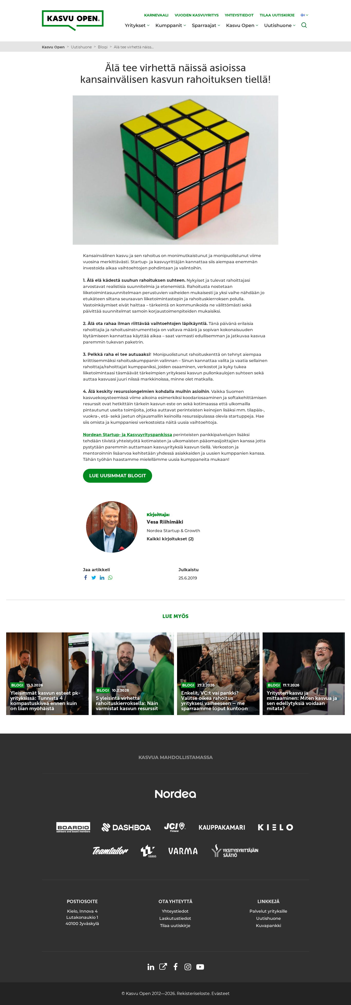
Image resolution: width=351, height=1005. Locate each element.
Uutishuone (278, 25)
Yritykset (135, 25)
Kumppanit (168, 25)
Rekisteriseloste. (194, 993)
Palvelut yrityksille (268, 911)
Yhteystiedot (175, 911)
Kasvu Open (240, 25)
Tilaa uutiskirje (175, 925)
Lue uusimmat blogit (117, 476)
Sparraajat (204, 25)
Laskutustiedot (175, 918)
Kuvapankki (268, 925)
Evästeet (220, 993)
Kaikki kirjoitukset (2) (170, 538)
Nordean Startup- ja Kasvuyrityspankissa (127, 434)
